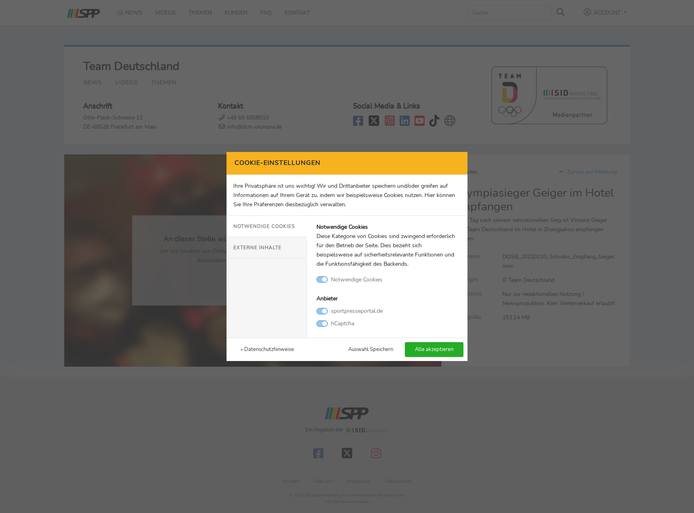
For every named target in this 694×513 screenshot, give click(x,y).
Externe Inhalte (257, 247)
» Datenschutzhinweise (267, 349)
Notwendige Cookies (264, 226)
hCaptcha (342, 323)
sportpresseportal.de (357, 311)
